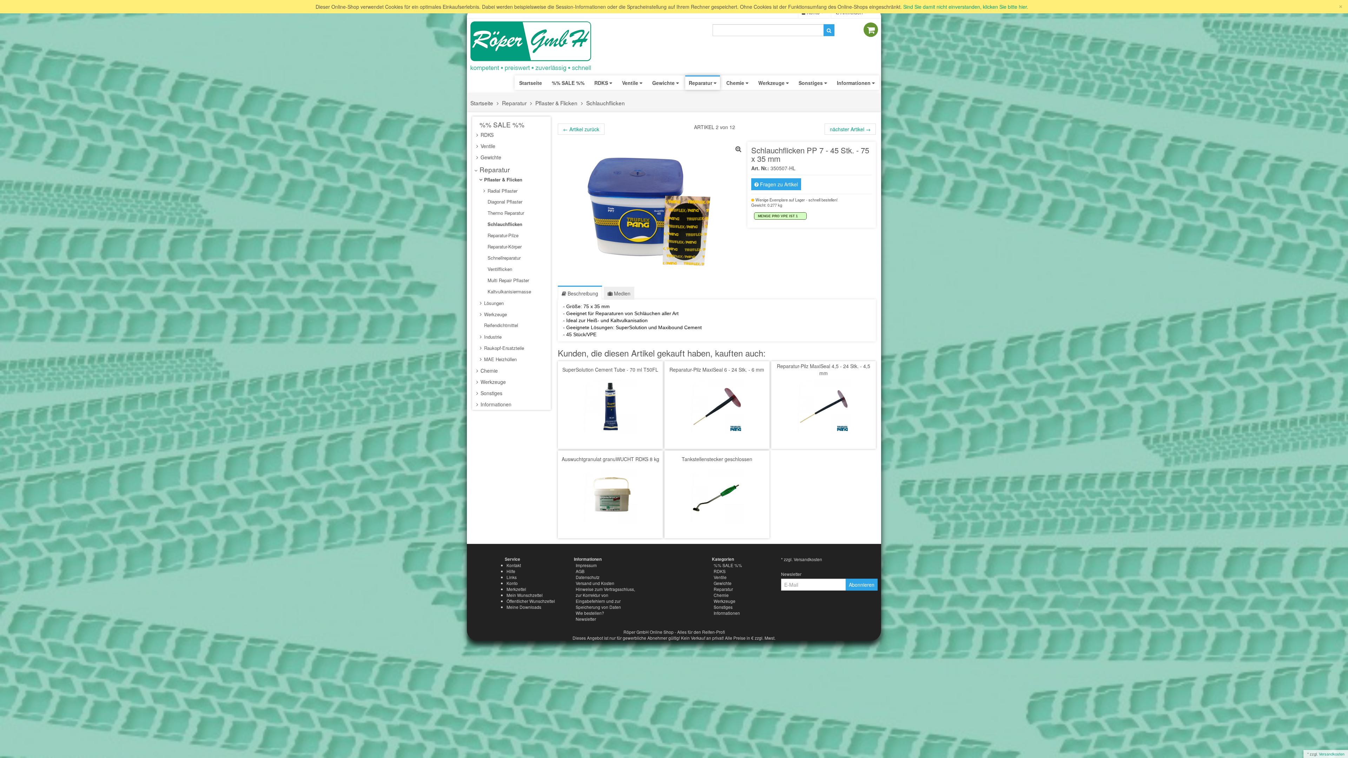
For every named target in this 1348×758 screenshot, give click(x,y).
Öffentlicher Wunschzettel (531, 601)
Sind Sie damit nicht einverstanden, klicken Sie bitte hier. (965, 6)
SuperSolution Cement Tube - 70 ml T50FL (610, 369)
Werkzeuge (495, 314)
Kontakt (514, 565)
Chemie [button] (736, 82)
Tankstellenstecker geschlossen (717, 459)
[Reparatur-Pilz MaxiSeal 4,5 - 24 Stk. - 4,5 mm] (824, 406)
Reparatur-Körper (504, 246)
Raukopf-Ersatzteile (503, 348)
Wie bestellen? (590, 613)
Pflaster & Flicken (556, 103)
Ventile (487, 145)
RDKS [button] (601, 82)
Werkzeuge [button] (772, 82)
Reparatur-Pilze (502, 235)
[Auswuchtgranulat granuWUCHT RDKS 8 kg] (610, 495)
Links (512, 577)
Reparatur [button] (701, 82)
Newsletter (586, 619)
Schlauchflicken (605, 103)
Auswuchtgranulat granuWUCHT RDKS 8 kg (610, 459)
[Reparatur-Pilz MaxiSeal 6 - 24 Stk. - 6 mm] (717, 406)
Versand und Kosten (595, 583)
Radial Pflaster (501, 190)
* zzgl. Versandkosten (801, 559)
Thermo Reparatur (505, 213)
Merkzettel (516, 589)
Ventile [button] (631, 82)
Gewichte (490, 157)
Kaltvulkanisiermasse (508, 291)
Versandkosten (1331, 754)
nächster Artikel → (850, 129)
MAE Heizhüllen (500, 359)
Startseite (530, 82)
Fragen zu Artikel (778, 184)
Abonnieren (861, 584)
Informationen (495, 404)
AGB (580, 571)
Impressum (586, 565)
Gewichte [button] (664, 82)
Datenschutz (588, 577)
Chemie (488, 370)
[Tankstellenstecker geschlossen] (717, 495)
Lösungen (493, 303)
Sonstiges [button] (811, 82)
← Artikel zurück (581, 129)
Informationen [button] (854, 82)
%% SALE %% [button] (568, 82)
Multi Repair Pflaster (507, 280)
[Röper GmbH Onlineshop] (535, 46)
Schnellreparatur (503, 257)
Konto (512, 583)
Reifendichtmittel (500, 325)
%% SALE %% (501, 124)
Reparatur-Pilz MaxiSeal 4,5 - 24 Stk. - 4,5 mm (823, 370)
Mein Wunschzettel (525, 595)
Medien (621, 293)
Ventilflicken (499, 269)
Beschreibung (582, 293)
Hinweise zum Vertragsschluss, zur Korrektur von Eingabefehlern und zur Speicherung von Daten (605, 598)
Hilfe (511, 571)
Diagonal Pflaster (504, 201)
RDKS (486, 134)
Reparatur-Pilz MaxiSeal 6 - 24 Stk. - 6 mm (716, 369)
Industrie (492, 336)
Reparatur (514, 103)
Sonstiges (490, 393)
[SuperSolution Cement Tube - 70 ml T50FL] (610, 406)
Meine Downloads (524, 607)
